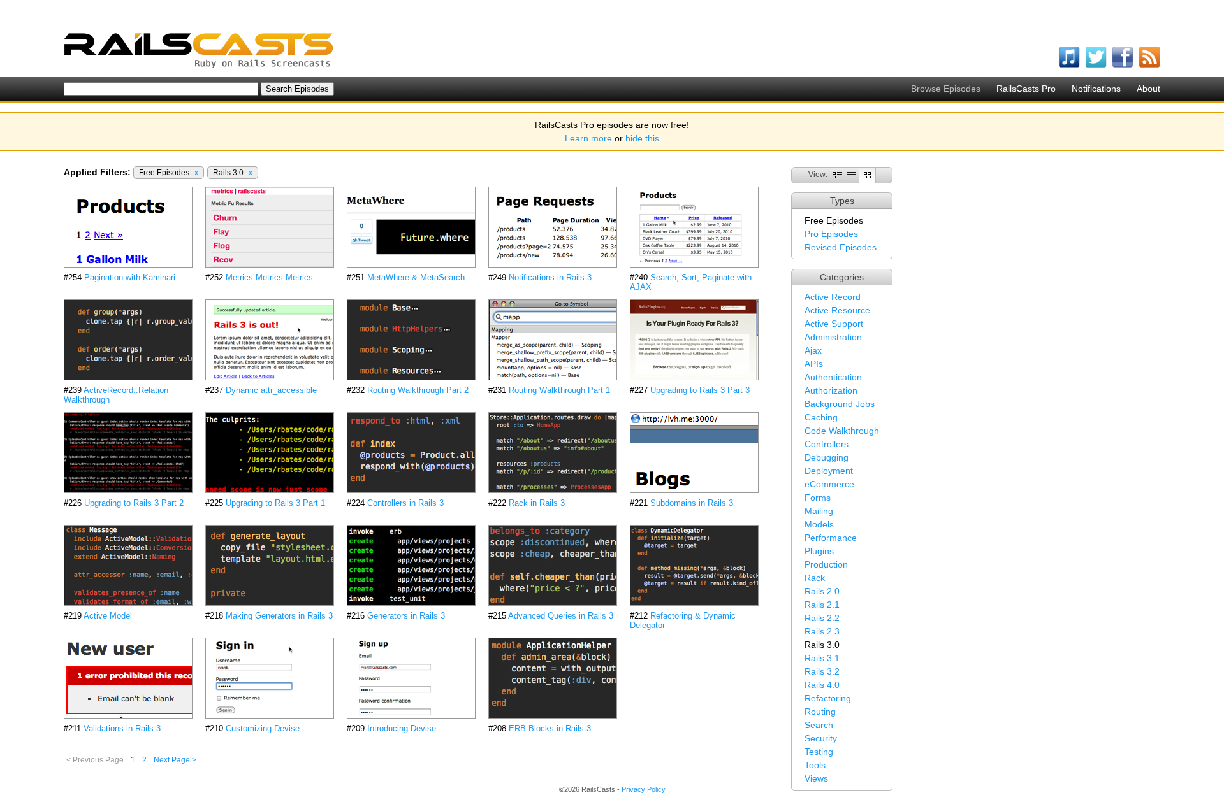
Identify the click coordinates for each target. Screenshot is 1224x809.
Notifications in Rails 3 (550, 277)
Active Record (833, 297)
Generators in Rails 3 (406, 615)
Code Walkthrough (842, 431)
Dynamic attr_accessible (271, 390)
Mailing (819, 511)
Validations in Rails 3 (122, 728)
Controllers (827, 444)
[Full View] (837, 174)
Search (819, 725)
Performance (831, 538)
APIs (814, 364)
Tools (815, 765)
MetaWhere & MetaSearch (416, 277)
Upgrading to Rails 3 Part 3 (700, 390)
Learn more (588, 138)
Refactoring (828, 698)
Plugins (819, 551)
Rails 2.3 (822, 631)
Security (821, 738)
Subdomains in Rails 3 (691, 503)
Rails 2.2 (822, 618)
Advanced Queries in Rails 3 (560, 615)
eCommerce (829, 484)
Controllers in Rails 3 (405, 503)
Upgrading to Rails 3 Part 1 (275, 503)
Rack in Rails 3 (537, 503)
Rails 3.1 (822, 658)
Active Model (108, 615)
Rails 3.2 (822, 671)
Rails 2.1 (822, 604)
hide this (642, 138)
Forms (818, 497)
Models (819, 524)
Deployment (829, 471)
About (1148, 88)
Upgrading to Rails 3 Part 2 (134, 503)
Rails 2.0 (822, 591)
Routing (820, 711)
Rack (815, 578)
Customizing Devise (263, 728)
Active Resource (837, 310)
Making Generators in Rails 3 (279, 615)
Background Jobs (840, 404)
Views (816, 778)
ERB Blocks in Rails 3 (550, 728)
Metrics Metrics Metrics (269, 277)
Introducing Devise (401, 728)
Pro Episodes (831, 234)
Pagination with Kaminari (129, 277)
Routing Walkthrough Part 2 (418, 390)
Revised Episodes (841, 247)
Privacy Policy (644, 789)
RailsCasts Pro (1026, 88)
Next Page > (175, 759)
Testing (819, 752)
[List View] (851, 174)
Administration (833, 337)
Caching (821, 417)
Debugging (827, 457)
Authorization (831, 390)
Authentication (833, 377)
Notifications (1096, 88)
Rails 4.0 (822, 685)
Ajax (813, 350)
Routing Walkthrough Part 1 (559, 390)
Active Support (834, 324)
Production (826, 564)
